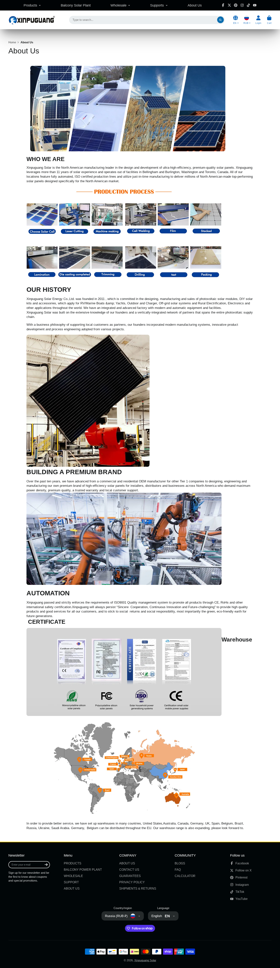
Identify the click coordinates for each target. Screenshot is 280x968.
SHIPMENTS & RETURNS (137, 888)
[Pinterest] (235, 5)
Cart (269, 19)
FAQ (178, 869)
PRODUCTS (72, 863)
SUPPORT (71, 882)
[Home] (31, 19)
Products (30, 5)
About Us (195, 5)
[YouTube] (254, 5)
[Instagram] (242, 5)
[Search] (220, 20)
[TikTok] (248, 5)
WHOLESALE (73, 876)
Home (12, 42)
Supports (157, 5)
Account (258, 19)
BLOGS (180, 863)
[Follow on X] (229, 5)
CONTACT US (129, 869)
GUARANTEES (130, 876)
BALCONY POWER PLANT (83, 869)
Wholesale (118, 5)
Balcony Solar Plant (76, 5)
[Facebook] (223, 5)
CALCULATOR (185, 876)
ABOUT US (72, 888)
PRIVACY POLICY (132, 882)
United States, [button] (153, 823)
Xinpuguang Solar (145, 960)
